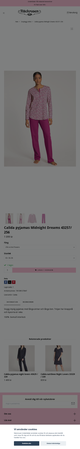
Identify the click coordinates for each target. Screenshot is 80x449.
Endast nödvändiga (53, 443)
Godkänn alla (26, 443)
